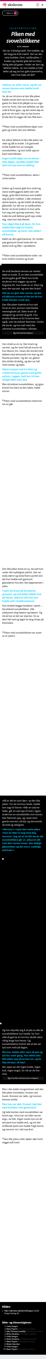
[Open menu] (42, 5)
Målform (10, 13)
